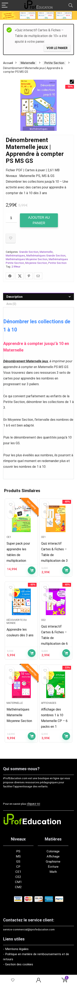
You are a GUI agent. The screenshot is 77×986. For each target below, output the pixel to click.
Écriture (53, 866)
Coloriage (53, 851)
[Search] (71, 5)
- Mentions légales (16, 949)
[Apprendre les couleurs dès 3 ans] (21, 602)
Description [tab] (14, 296)
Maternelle (28, 63)
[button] (72, 82)
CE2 (43, 619)
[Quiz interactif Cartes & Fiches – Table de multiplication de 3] (55, 519)
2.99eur (15, 266)
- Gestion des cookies (18, 964)
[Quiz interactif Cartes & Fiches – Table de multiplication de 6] (55, 602)
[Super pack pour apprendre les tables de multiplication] (21, 519)
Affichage (53, 856)
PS (18, 851)
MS (18, 856)
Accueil (8, 63)
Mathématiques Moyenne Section (26, 259)
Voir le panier (57, 48)
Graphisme (53, 861)
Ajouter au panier (39, 220)
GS (18, 861)
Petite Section (54, 63)
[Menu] (5, 5)
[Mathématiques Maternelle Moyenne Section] (21, 685)
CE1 (9, 536)
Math (53, 872)
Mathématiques (15, 255)
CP (18, 866)
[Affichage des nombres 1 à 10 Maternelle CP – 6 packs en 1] (55, 685)
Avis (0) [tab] (11, 304)
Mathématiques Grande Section (46, 255)
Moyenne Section (36, 262)
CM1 (18, 882)
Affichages (48, 702)
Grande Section (28, 251)
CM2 (18, 887)
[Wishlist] (13, 980)
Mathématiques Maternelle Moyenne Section (19, 715)
